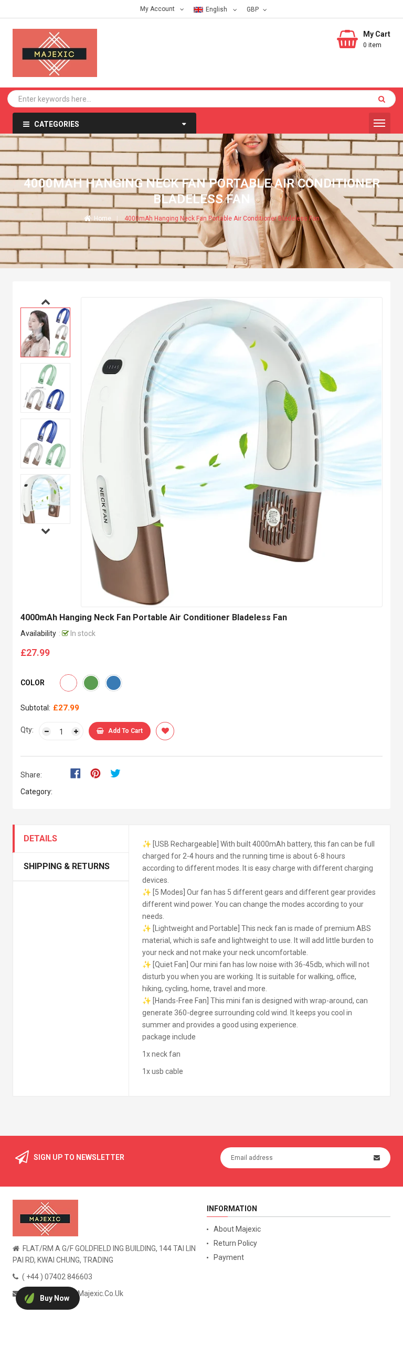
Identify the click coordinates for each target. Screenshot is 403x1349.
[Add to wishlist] (165, 731)
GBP (254, 9)
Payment (229, 1257)
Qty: (27, 730)
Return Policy (235, 1243)
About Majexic (237, 1229)
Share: (31, 775)
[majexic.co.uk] (45, 1217)
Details (40, 838)
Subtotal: (35, 708)
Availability (38, 633)
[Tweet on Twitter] (118, 773)
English (217, 9)
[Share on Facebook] (79, 773)
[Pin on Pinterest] (99, 773)
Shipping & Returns (67, 866)
